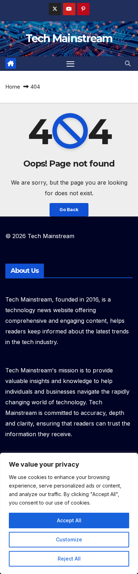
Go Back (69, 209)
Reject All (69, 559)
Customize (69, 539)
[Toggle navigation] (70, 64)
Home (12, 86)
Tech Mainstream (69, 38)
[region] (69, 513)
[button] (128, 63)
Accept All (69, 520)
